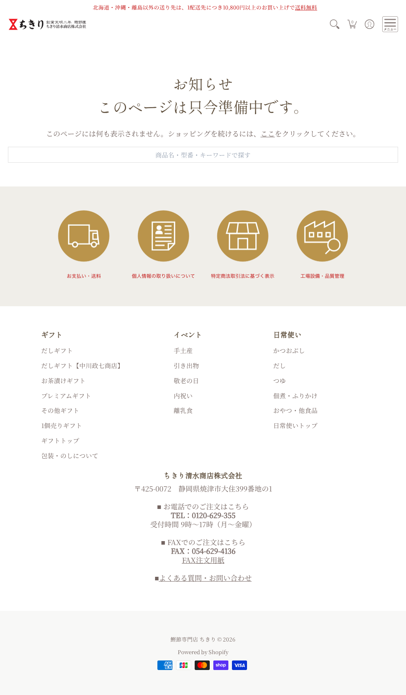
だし (279, 365)
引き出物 (186, 365)
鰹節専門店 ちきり (193, 639)
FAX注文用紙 (203, 560)
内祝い (183, 395)
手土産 (183, 350)
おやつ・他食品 (295, 410)
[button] (352, 24)
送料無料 (306, 7)
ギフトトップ (60, 440)
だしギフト (57, 350)
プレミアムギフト (66, 395)
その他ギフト (60, 410)
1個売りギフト (61, 425)
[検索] (334, 24)
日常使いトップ (295, 425)
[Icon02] (163, 244)
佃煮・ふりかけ (295, 395)
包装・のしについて (69, 455)
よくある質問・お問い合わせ (205, 577)
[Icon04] (322, 244)
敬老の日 (186, 380)
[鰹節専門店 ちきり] (47, 24)
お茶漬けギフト (63, 380)
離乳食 (183, 410)
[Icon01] (83, 244)
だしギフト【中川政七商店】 (82, 365)
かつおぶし (289, 350)
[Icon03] (243, 244)
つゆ (279, 380)
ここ (267, 133)
